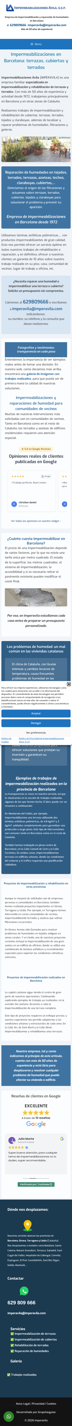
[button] (69, 684)
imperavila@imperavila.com (47, 25)
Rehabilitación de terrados (32, 1345)
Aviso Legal (23, 1403)
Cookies (51, 1403)
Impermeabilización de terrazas (35, 1334)
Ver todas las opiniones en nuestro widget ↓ (36, 521)
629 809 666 (21, 1302)
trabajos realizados (51, 798)
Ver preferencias (36, 732)
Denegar (36, 723)
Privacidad (38, 1403)
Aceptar (36, 713)
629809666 (18, 25)
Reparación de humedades (32, 1351)
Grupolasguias (47, 1412)
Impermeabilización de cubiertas (36, 1339)
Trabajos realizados (24, 1375)
